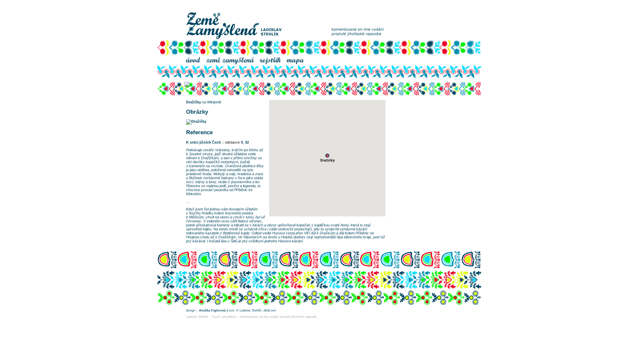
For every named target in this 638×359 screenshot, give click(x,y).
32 (247, 142)
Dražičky (193, 102)
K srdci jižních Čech (203, 142)
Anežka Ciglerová (212, 310)
